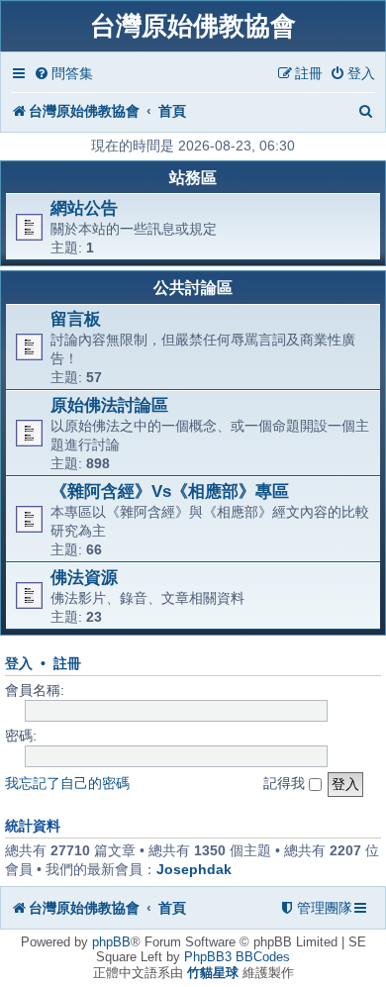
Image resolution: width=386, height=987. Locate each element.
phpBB (111, 942)
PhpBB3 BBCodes (237, 956)
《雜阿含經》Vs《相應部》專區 (169, 491)
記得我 (286, 783)
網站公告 (84, 208)
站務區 (193, 177)
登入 (19, 663)
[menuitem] (63, 73)
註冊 (67, 663)
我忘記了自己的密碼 (67, 783)
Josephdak (194, 869)
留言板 (75, 319)
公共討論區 (193, 287)
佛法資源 (84, 577)
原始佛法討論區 (109, 405)
